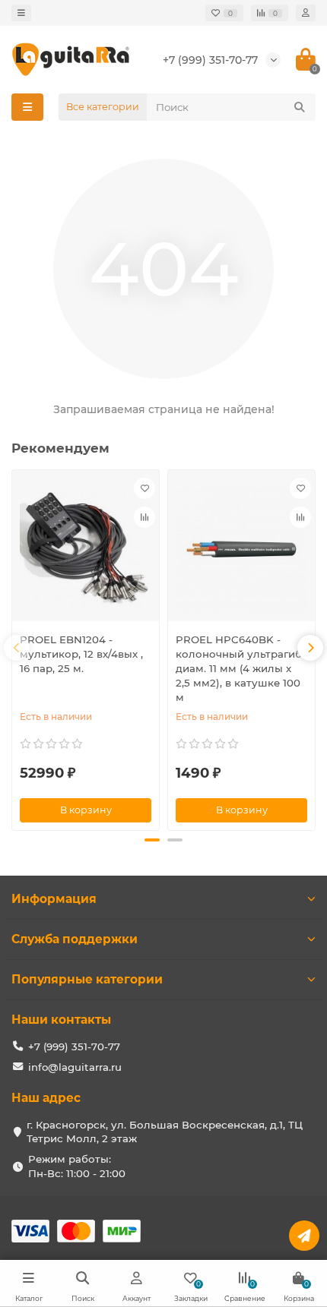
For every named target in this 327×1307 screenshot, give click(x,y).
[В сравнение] (144, 517)
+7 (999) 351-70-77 (210, 60)
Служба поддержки (74, 939)
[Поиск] (299, 107)
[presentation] (17, 648)
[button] (152, 839)
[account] (306, 13)
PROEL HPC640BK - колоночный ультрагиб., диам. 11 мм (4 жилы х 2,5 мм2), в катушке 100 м (241, 668)
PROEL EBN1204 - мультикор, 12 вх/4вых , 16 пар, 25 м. (81, 653)
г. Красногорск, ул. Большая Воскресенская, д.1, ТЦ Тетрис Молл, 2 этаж (165, 1132)
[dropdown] (21, 13)
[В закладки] (144, 488)
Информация (54, 899)
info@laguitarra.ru (75, 1067)
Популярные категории (87, 979)
